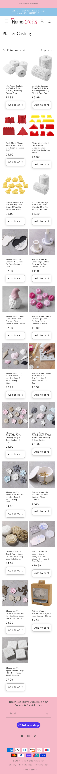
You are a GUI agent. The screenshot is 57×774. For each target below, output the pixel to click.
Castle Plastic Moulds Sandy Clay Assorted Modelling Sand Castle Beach (15, 146)
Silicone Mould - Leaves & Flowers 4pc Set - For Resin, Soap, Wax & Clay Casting (15, 614)
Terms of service (30, 770)
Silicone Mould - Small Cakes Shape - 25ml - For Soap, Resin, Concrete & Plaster (41, 320)
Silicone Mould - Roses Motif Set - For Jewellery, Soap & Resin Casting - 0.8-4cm (41, 378)
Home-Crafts (27, 761)
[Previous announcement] (5, 4)
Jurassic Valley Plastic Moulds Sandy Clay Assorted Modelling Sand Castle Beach (15, 206)
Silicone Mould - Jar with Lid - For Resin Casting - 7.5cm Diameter (40, 496)
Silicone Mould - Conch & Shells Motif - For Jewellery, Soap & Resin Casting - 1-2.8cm (15, 378)
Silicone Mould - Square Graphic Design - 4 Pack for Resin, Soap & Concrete (15, 671)
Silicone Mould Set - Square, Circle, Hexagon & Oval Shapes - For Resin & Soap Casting (40, 556)
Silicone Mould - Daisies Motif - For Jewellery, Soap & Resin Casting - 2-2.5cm (13, 437)
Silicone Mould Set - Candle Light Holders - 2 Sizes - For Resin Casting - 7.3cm (41, 263)
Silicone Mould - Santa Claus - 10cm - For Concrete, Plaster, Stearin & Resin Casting (15, 320)
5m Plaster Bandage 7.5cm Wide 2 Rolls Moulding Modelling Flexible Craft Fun (40, 89)
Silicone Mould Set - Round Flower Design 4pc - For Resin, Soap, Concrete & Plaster (15, 555)
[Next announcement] (51, 4)
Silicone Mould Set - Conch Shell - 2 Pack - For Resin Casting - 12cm (15, 263)
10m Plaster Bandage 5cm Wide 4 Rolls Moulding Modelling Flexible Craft (14, 89)
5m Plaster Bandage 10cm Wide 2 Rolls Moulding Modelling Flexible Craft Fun (40, 206)
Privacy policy (41, 765)
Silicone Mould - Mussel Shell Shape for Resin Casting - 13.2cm (41, 613)
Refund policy (25, 765)
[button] (6, 21)
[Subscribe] (47, 713)
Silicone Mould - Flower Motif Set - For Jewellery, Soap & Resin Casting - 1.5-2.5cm (15, 497)
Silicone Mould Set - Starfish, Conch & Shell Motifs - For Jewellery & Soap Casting (41, 436)
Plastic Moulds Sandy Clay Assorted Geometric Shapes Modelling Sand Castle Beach (41, 148)
